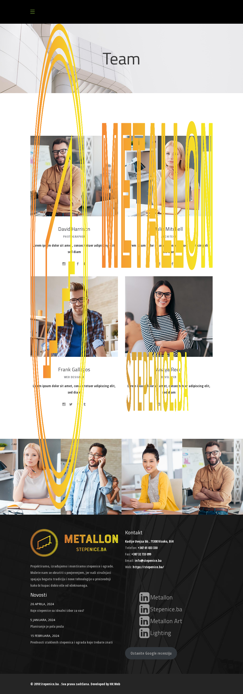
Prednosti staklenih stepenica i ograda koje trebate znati (71, 642)
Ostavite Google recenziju (151, 653)
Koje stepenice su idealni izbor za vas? (57, 610)
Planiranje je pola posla (47, 626)
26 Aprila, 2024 (42, 604)
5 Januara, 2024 (42, 620)
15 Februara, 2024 (44, 636)
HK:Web (115, 684)
